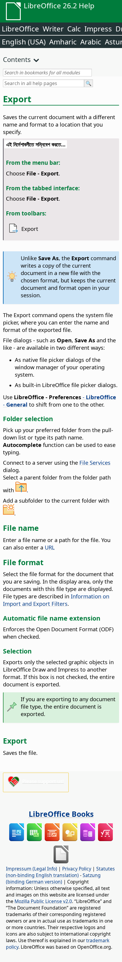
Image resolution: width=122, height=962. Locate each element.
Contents (17, 59)
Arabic (90, 42)
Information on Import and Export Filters (56, 599)
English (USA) (24, 42)
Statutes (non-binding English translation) (60, 871)
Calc (74, 28)
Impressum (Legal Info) (31, 868)
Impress (98, 28)
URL (50, 547)
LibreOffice (20, 28)
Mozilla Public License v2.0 (43, 901)
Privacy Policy (76, 868)
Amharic (63, 42)
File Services (94, 462)
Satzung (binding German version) (53, 878)
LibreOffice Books (61, 814)
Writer (53, 28)
